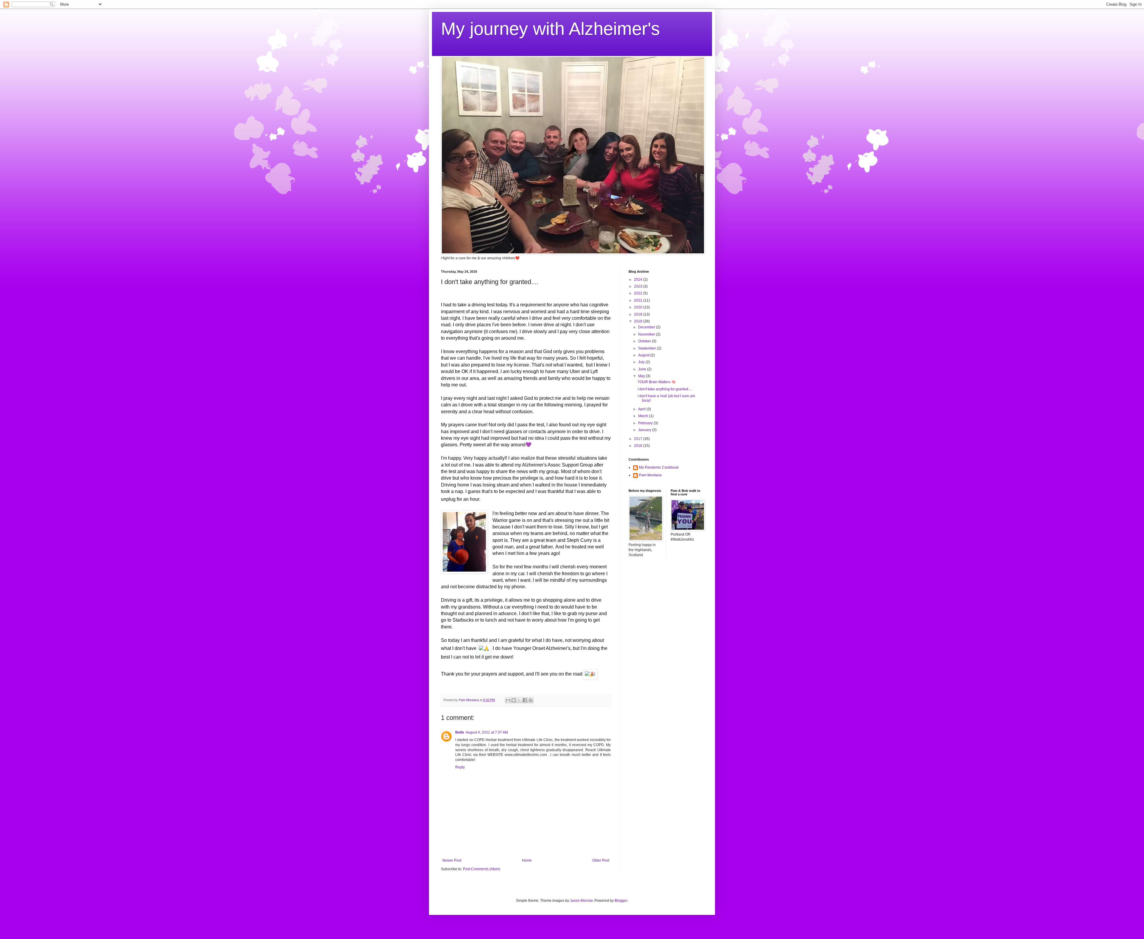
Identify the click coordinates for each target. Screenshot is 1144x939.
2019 (638, 314)
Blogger (621, 901)
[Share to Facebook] (525, 700)
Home (527, 860)
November (647, 334)
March (643, 416)
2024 (638, 279)
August (644, 355)
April (642, 409)
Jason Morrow (581, 901)
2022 (638, 293)
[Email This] (508, 700)
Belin (459, 732)
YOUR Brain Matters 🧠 (657, 382)
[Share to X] (519, 700)
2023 (638, 286)
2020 (638, 307)
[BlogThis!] (514, 700)
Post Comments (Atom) (481, 869)
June (642, 369)
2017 (638, 439)
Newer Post (451, 860)
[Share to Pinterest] (531, 700)
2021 (638, 300)
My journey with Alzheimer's (550, 29)
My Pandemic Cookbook (659, 467)
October (645, 341)
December (647, 327)
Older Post (600, 860)
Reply (460, 767)
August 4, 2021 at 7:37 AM (487, 732)
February (646, 423)
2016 (638, 446)
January (645, 430)
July (642, 362)
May (642, 376)
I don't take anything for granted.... (665, 389)
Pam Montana (650, 475)
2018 (638, 321)
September (647, 348)
